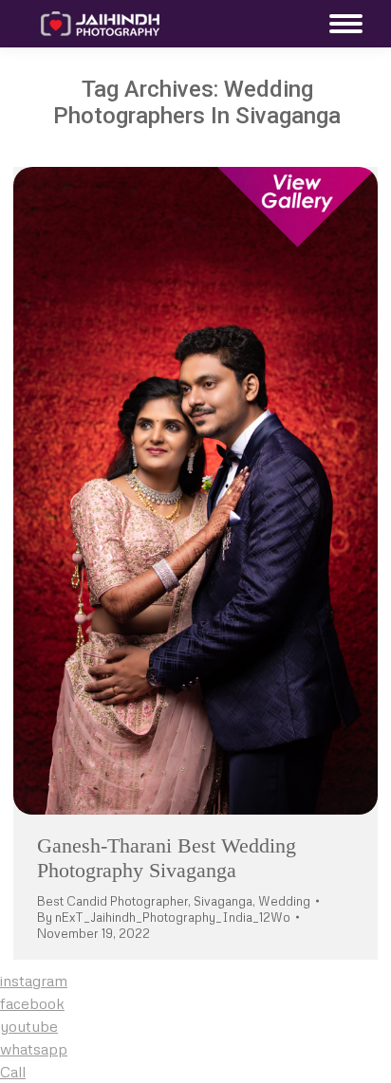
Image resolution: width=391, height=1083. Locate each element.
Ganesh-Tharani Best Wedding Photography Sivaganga (166, 858)
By (163, 917)
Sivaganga (223, 901)
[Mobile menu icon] (341, 23)
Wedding (284, 901)
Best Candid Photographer (112, 901)
